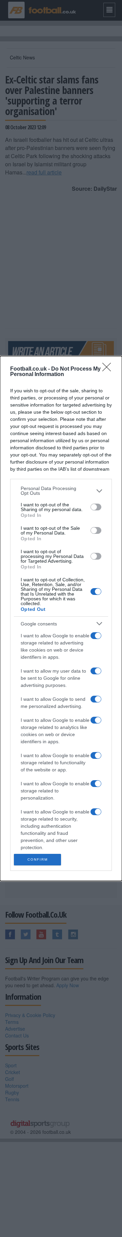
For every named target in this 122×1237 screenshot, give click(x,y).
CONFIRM (37, 859)
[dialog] (61, 618)
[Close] (108, 369)
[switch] (95, 507)
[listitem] (61, 490)
